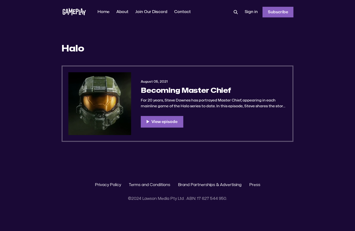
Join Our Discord (151, 12)
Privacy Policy (108, 185)
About (122, 12)
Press (254, 185)
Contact (182, 12)
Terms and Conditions (149, 185)
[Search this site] (235, 12)
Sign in (251, 12)
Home (104, 12)
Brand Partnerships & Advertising (209, 185)
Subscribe (278, 12)
